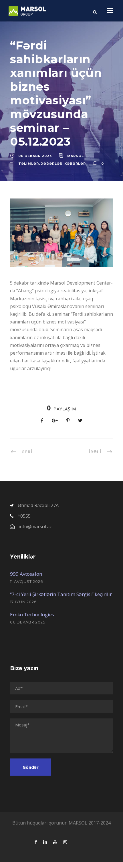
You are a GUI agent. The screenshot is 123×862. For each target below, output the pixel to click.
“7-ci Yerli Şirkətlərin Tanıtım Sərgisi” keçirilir (61, 594)
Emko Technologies (32, 614)
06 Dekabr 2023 (35, 156)
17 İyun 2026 (23, 601)
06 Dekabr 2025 (27, 622)
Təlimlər (28, 164)
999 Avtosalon (26, 574)
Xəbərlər (51, 164)
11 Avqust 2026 (26, 581)
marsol (75, 156)
